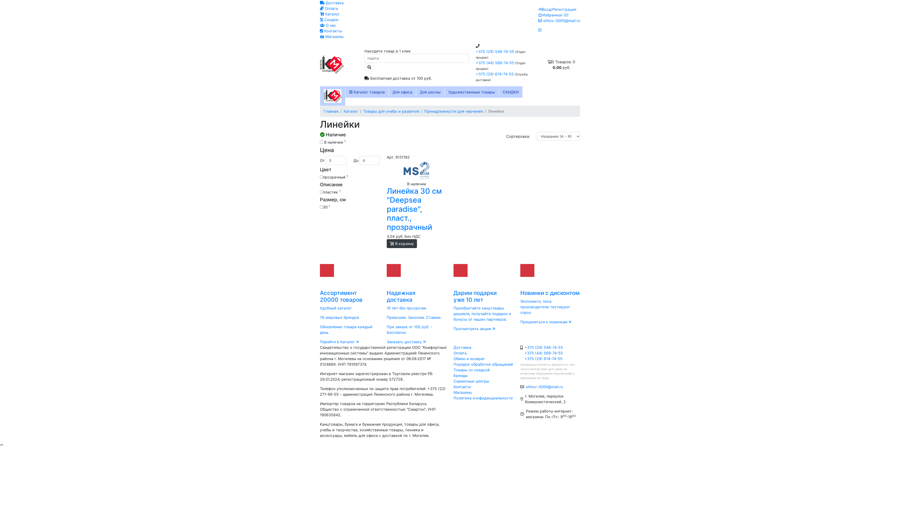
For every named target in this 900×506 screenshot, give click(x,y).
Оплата (331, 8)
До (356, 160)
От (322, 160)
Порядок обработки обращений (483, 364)
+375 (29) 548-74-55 (495, 51)
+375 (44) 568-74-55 (495, 62)
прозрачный (335, 176)
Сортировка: (518, 136)
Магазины (334, 36)
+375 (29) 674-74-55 (495, 74)
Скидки (330, 19)
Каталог (332, 14)
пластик (332, 191)
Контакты (332, 31)
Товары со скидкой (472, 370)
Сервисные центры (471, 381)
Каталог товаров (368, 92)
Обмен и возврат (469, 358)
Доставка (334, 2)
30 (326, 206)
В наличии (334, 142)
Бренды (461, 375)
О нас (330, 25)
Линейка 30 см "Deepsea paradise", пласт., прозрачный (414, 209)
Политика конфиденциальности (483, 398)
